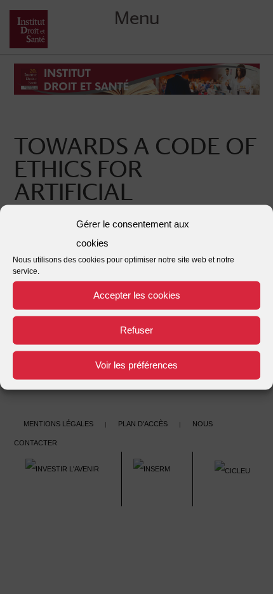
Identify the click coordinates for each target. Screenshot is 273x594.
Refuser (136, 330)
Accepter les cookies (136, 295)
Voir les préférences (136, 365)
